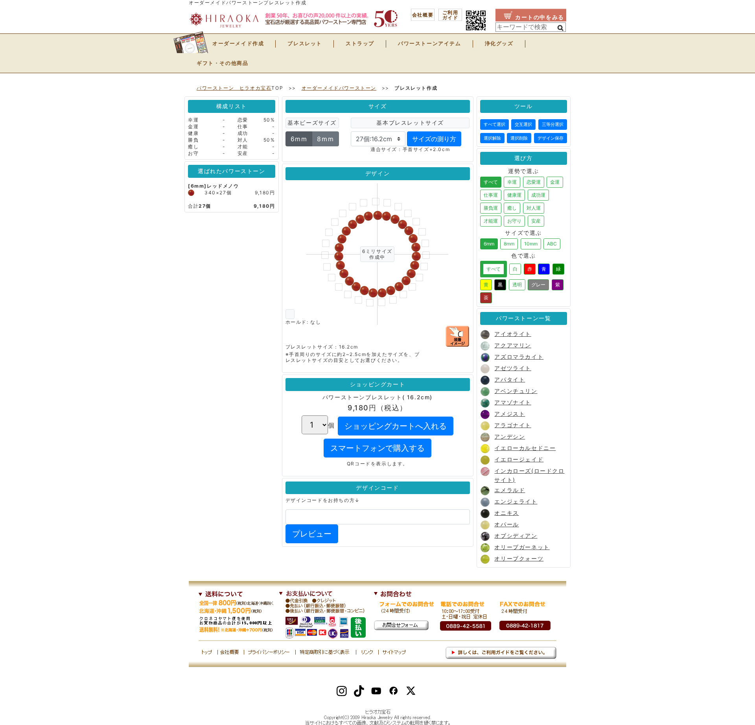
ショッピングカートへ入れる (395, 426)
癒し (512, 208)
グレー (538, 285)
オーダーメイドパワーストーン (339, 88)
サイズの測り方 (434, 139)
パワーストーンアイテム (429, 43)
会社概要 (422, 15)
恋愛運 (534, 182)
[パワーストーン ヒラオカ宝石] (283, 20)
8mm (325, 139)
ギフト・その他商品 (222, 63)
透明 (517, 285)
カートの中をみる (539, 17)
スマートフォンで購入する (377, 448)
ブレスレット (304, 43)
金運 (555, 182)
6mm (299, 139)
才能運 (491, 221)
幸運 (512, 182)
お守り (514, 221)
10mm (531, 244)
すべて (491, 182)
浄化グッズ (499, 43)
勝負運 (491, 208)
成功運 (538, 195)
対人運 (534, 208)
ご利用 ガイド (450, 15)
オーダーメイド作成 (238, 43)
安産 (536, 221)
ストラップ (360, 43)
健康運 (514, 195)
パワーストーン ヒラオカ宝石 (234, 88)
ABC (552, 244)
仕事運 (491, 195)
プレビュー (311, 534)
